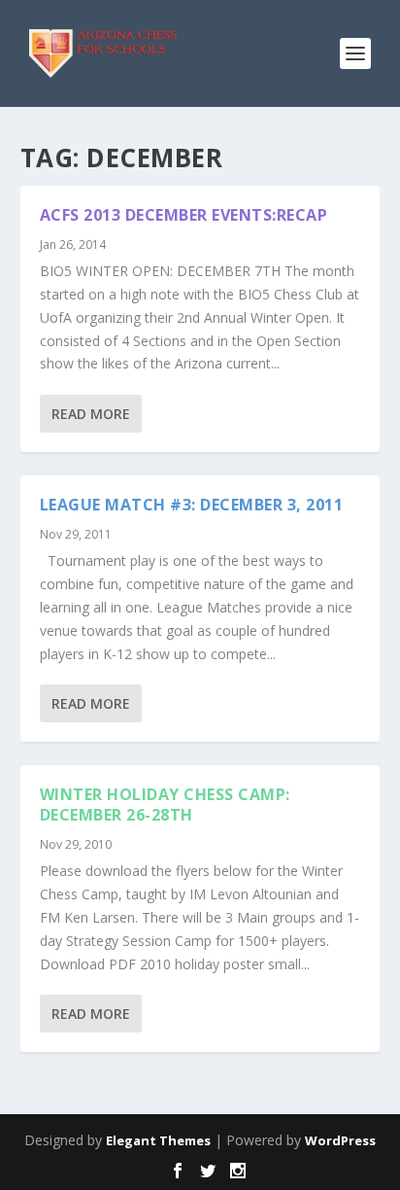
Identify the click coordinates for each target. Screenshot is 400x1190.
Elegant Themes (158, 1140)
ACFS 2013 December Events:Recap (184, 215)
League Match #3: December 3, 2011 (192, 504)
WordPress (340, 1140)
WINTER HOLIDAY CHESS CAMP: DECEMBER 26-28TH (165, 804)
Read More (90, 413)
